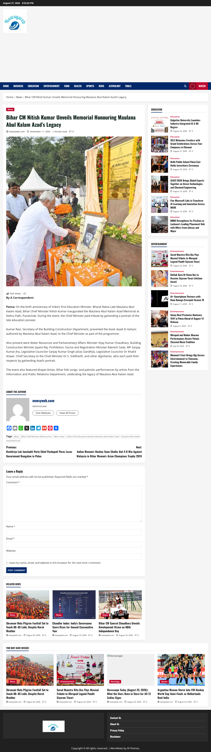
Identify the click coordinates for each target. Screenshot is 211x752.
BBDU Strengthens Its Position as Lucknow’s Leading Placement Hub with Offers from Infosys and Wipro (159, 224)
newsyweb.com (17, 131)
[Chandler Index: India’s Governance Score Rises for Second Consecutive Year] (73, 604)
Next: (109, 451)
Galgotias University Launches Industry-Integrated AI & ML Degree (159, 123)
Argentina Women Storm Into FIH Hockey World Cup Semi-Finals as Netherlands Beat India (181, 694)
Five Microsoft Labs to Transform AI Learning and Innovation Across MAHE (159, 204)
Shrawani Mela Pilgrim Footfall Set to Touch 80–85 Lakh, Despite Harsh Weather (27, 627)
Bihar (16, 436)
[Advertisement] (104, 56)
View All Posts (67, 413)
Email (10, 538)
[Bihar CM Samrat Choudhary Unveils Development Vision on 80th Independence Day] (120, 604)
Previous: (39, 451)
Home (6, 86)
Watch (202, 86)
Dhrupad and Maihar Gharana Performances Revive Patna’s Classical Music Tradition (159, 338)
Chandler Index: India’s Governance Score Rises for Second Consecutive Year (72, 627)
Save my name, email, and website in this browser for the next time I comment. (55, 562)
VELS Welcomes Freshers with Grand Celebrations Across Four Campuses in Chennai (159, 144)
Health (78, 86)
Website (11, 550)
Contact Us (115, 718)
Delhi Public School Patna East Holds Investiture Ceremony (159, 164)
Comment (13, 482)
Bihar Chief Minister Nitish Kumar (36, 436)
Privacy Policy (117, 730)
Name (10, 526)
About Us (114, 724)
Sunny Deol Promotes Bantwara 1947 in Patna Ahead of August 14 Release (159, 318)
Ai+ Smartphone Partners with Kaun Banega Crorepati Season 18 (159, 298)
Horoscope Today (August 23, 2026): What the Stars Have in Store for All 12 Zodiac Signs (129, 694)
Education (33, 86)
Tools (128, 86)
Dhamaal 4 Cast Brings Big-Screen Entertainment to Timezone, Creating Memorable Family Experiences (159, 358)
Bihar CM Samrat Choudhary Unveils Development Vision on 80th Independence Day (119, 627)
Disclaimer (115, 736)
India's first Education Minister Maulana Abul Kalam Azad (93, 436)
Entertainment (51, 86)
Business (18, 86)
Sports (90, 86)
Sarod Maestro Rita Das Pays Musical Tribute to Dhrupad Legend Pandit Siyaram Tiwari (159, 258)
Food (66, 86)
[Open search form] (185, 86)
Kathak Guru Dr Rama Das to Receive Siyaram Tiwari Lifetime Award (159, 278)
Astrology (114, 86)
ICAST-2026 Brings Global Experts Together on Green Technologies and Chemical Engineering (159, 184)
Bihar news (59, 436)
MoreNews (116, 748)
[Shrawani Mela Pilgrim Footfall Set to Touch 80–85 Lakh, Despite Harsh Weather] (27, 604)
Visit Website (43, 413)
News (101, 86)
